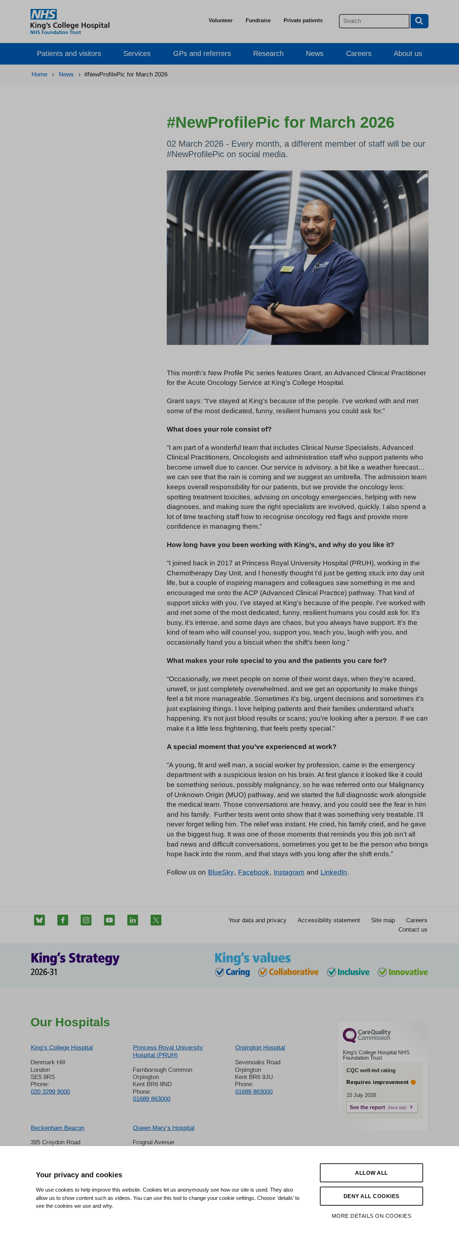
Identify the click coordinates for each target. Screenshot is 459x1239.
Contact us (412, 929)
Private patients (303, 20)
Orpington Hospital (260, 1047)
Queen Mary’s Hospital (163, 1128)
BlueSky (221, 872)
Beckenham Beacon (57, 1128)
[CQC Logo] (367, 1041)
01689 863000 (151, 1099)
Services (137, 53)
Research (268, 53)
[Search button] (420, 21)
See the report (367, 1107)
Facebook (253, 872)
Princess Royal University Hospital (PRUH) (168, 1051)
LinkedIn (334, 872)
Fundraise (258, 20)
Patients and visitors (69, 53)
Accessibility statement (329, 920)
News (314, 53)
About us (408, 53)
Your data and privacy (257, 920)
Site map (383, 920)
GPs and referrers (202, 53)
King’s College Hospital (62, 1047)
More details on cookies (372, 1216)
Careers (359, 53)
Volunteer (221, 20)
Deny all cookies (371, 1196)
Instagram (289, 872)
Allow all (371, 1173)
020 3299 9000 (50, 1091)
